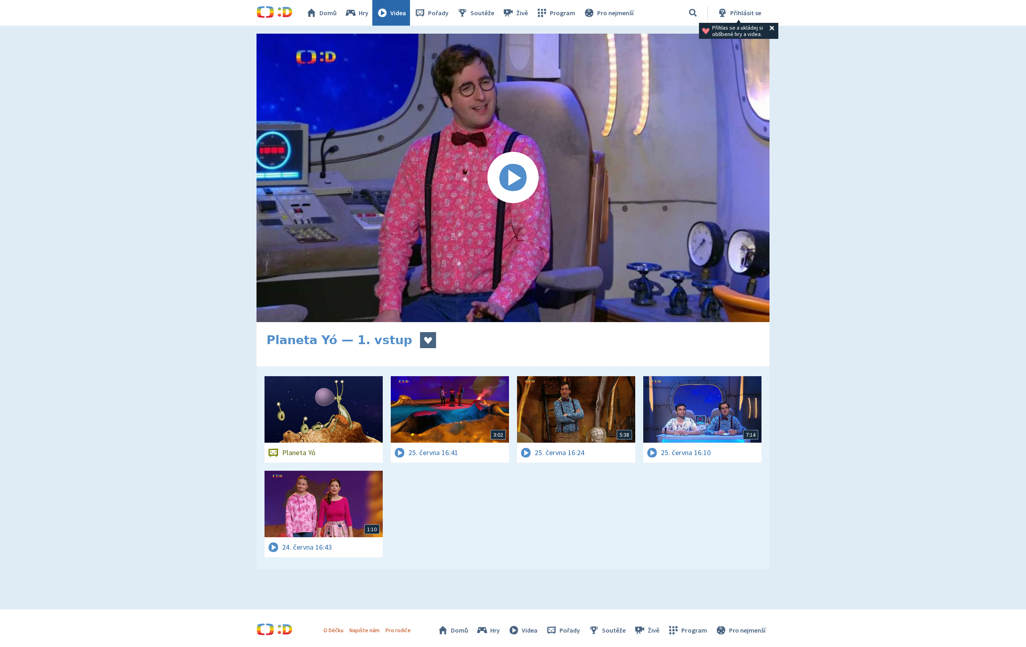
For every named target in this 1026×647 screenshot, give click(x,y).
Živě (522, 13)
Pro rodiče (398, 630)
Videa (398, 13)
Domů (328, 13)
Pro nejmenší (615, 13)
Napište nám (364, 630)
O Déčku (333, 630)
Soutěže (482, 13)
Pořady (438, 13)
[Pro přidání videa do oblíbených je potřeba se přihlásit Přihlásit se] (428, 340)
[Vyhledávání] (693, 13)
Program (562, 13)
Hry (363, 13)
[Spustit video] (513, 178)
